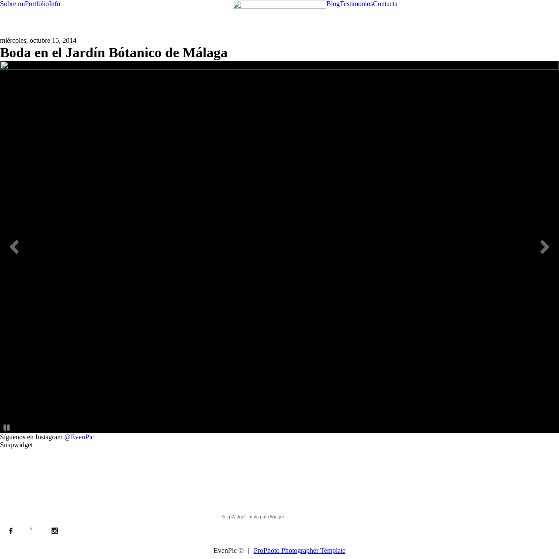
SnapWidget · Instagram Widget (253, 516)
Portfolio (37, 3)
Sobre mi (12, 3)
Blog (333, 3)
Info (54, 3)
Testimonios (356, 3)
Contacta (385, 3)
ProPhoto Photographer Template (299, 550)
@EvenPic (79, 437)
